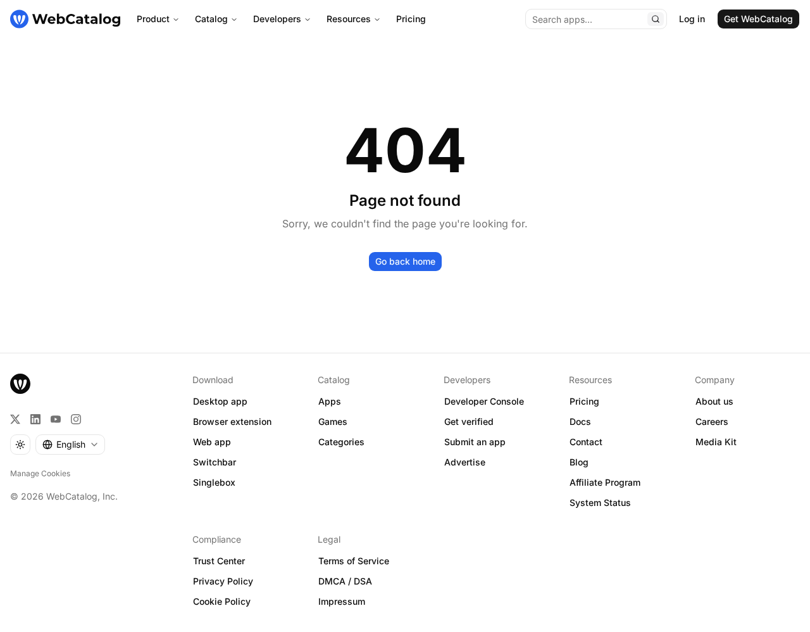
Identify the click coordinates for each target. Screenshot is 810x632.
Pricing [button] (584, 401)
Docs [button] (580, 421)
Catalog (211, 18)
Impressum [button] (341, 601)
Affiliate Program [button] (605, 482)
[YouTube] (56, 419)
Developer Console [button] (484, 401)
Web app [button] (212, 441)
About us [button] (714, 401)
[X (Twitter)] (15, 419)
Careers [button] (711, 421)
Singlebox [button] (214, 482)
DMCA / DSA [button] (345, 581)
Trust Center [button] (219, 560)
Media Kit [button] (716, 441)
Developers (277, 18)
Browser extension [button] (232, 421)
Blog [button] (579, 462)
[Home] (65, 19)
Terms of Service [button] (353, 560)
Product (153, 18)
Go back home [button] (405, 261)
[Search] (655, 19)
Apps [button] (329, 401)
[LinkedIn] (35, 419)
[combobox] (70, 444)
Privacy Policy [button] (223, 581)
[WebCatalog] (20, 384)
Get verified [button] (469, 421)
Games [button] (332, 421)
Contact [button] (586, 441)
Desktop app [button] (220, 401)
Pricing (411, 18)
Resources (349, 18)
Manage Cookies (40, 473)
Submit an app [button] (475, 441)
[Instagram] (76, 419)
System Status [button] (600, 502)
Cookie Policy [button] (222, 601)
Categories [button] (341, 441)
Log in (692, 18)
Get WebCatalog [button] (758, 18)
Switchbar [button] (214, 462)
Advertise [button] (464, 462)
